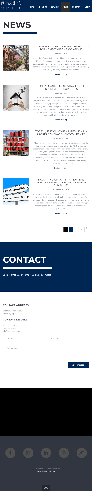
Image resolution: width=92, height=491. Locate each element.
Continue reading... (61, 74)
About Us (42, 7)
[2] (86, 229)
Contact (76, 7)
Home (31, 7)
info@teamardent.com (11, 331)
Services (55, 7)
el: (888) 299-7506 (11, 325)
